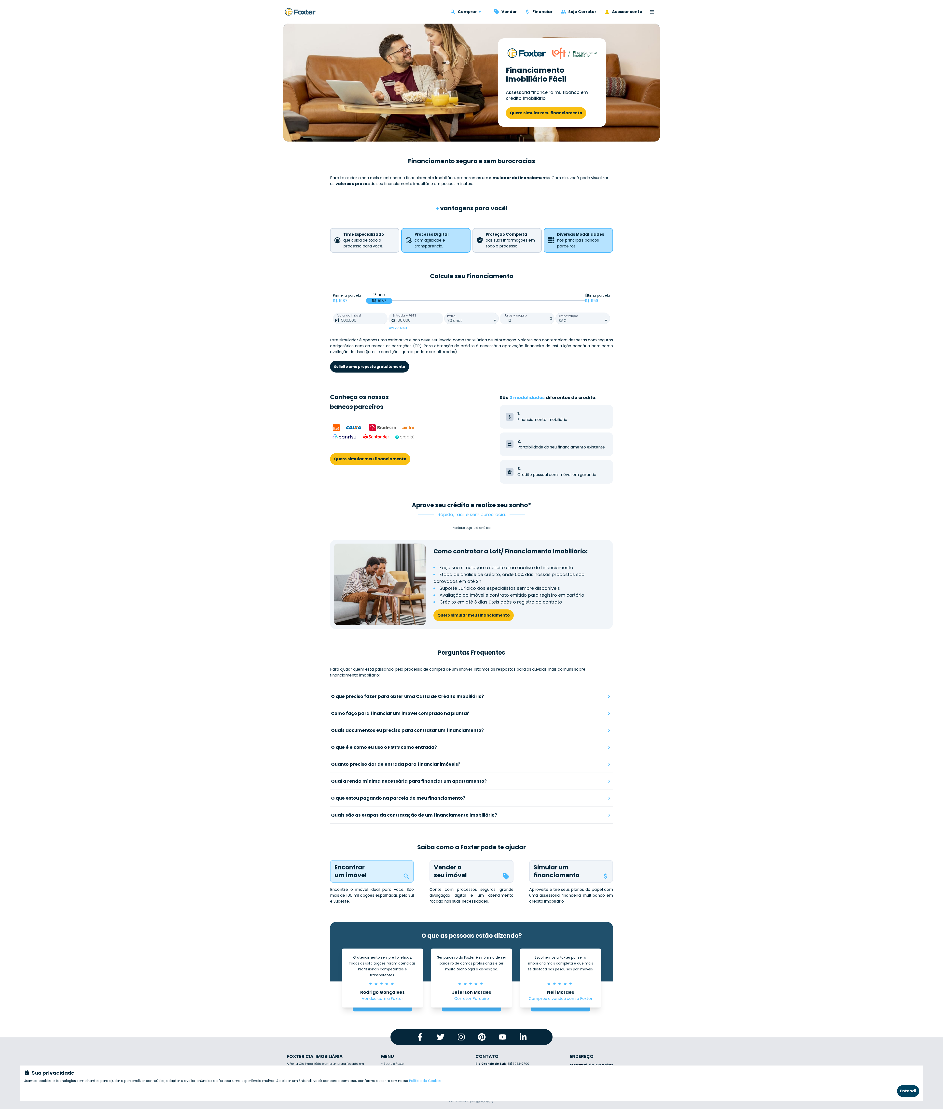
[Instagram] (461, 1037)
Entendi (908, 1091)
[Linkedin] (523, 1037)
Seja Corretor (582, 11)
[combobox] (471, 318)
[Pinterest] (482, 1037)
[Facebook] (420, 1037)
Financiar (542, 11)
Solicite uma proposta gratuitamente (369, 366)
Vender (509, 11)
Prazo (451, 316)
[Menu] (652, 12)
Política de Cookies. (425, 1080)
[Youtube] (502, 1037)
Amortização (568, 316)
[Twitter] (440, 1037)
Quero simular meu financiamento (546, 113)
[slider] (379, 301)
